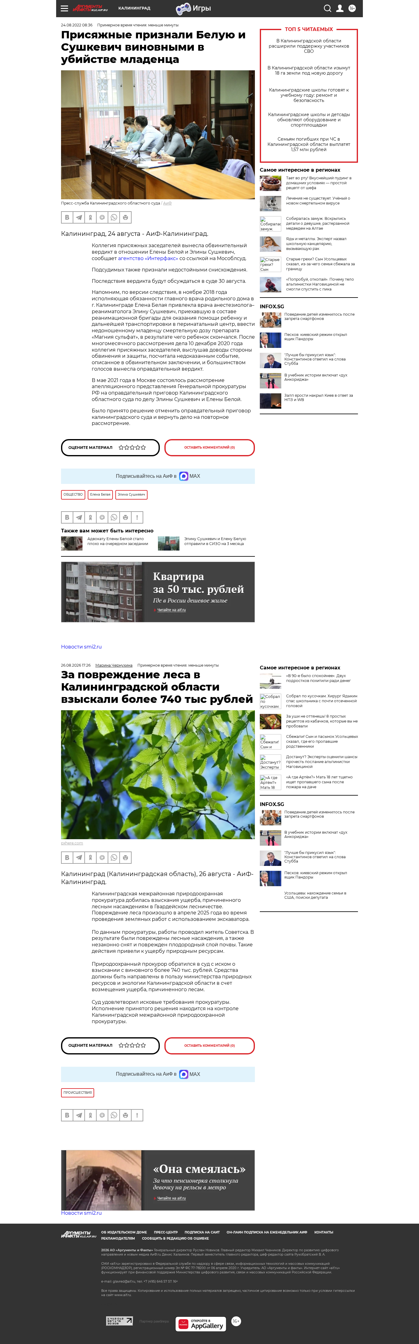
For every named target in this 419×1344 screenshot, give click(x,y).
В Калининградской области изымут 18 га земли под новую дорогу (308, 70)
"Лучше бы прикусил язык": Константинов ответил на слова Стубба (315, 359)
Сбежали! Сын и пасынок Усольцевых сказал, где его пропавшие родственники (322, 741)
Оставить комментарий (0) (209, 448)
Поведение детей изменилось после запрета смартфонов (319, 316)
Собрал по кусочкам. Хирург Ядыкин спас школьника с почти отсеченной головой (321, 701)
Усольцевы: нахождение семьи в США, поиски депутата (315, 895)
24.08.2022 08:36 (76, 25)
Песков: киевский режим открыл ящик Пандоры (315, 337)
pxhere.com (72, 843)
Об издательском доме (124, 1232)
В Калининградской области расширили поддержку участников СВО (309, 46)
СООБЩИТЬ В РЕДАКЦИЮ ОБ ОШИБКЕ (175, 1239)
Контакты (323, 1232)
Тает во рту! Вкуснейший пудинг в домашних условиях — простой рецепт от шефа (319, 183)
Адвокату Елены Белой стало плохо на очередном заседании (117, 541)
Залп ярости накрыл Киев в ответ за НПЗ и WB (318, 397)
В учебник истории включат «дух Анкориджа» (315, 377)
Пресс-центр (166, 1232)
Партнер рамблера (154, 1321)
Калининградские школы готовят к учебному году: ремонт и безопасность (309, 95)
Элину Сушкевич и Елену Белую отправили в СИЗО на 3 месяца (215, 541)
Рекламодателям (118, 1239)
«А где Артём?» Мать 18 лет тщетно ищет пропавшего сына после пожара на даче (319, 782)
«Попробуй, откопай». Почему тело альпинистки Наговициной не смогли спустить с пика (320, 284)
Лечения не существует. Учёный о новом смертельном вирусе (318, 200)
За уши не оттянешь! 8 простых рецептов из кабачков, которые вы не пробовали (322, 721)
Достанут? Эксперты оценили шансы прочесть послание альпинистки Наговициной (321, 761)
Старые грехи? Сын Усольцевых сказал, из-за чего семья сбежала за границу (320, 264)
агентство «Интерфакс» (148, 258)
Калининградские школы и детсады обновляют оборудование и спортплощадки (309, 120)
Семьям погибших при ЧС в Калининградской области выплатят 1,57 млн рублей (308, 144)
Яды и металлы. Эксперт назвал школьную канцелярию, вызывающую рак (316, 243)
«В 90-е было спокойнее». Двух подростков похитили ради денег (318, 678)
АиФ (167, 203)
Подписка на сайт (202, 1232)
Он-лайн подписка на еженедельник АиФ (267, 1232)
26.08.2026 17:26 (75, 665)
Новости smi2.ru (81, 647)
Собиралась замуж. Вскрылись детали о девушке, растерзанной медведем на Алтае (317, 223)
